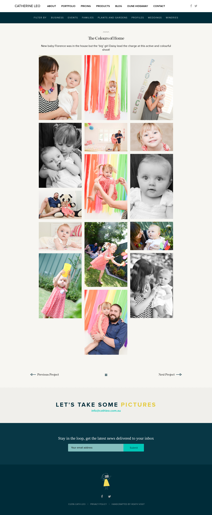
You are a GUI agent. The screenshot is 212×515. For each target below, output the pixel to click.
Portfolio (68, 6)
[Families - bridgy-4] (60, 87)
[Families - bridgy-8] (106, 322)
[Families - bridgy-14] (106, 137)
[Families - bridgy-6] (151, 186)
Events (73, 17)
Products (103, 6)
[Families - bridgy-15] (151, 137)
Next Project (167, 375)
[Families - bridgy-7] (151, 87)
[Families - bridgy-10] (60, 285)
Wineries (172, 17)
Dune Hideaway (137, 6)
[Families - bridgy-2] (106, 254)
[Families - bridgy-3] (60, 155)
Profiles (138, 17)
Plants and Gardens (112, 17)
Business (57, 17)
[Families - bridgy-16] (151, 236)
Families (88, 17)
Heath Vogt (138, 504)
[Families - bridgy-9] (151, 285)
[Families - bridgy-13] (60, 236)
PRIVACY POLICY (98, 504)
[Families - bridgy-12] (60, 205)
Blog (118, 6)
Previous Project (48, 375)
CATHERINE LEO (27, 6)
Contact (159, 6)
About (51, 6)
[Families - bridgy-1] (106, 186)
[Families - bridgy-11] (106, 87)
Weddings (155, 17)
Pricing (86, 6)
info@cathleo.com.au (106, 411)
